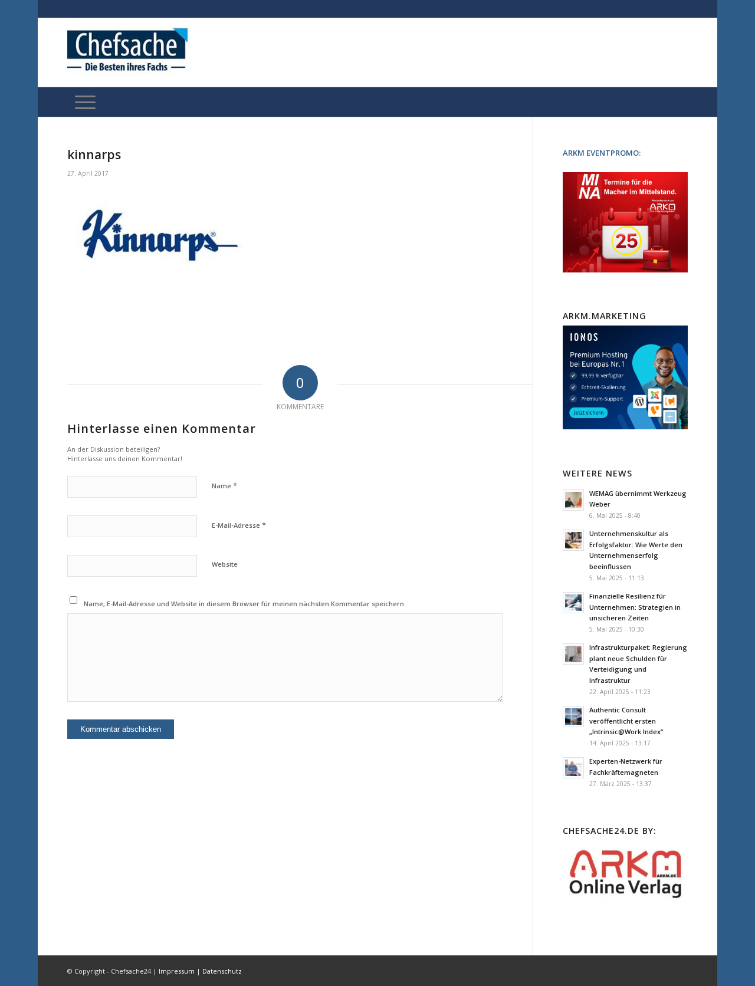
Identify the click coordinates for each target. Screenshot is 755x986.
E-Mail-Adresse (239, 525)
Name (224, 485)
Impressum (177, 971)
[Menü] (85, 102)
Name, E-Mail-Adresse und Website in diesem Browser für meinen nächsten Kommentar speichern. (245, 603)
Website (225, 564)
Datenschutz (222, 971)
